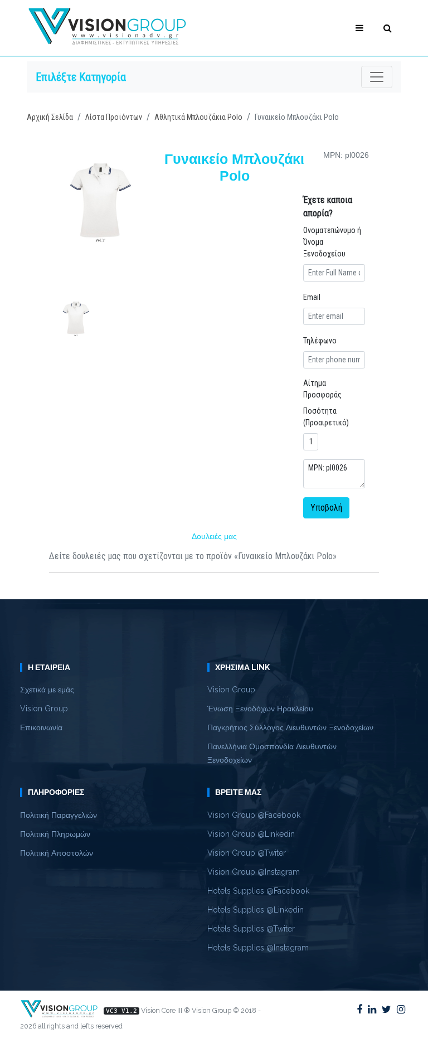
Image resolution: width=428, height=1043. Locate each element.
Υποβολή (326, 507)
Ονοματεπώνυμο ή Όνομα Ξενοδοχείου (332, 242)
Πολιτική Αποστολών (56, 852)
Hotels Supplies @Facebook (258, 890)
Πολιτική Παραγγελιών (58, 815)
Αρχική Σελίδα (50, 117)
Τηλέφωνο (320, 340)
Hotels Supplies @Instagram (258, 947)
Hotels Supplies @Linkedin (255, 909)
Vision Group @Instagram (253, 871)
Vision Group (44, 708)
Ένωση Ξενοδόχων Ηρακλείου (260, 708)
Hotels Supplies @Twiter (251, 928)
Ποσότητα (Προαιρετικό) (326, 416)
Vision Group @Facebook (253, 815)
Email (311, 297)
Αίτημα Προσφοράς (322, 389)
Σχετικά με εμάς (47, 689)
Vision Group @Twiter (246, 852)
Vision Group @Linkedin (251, 833)
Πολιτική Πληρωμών (55, 833)
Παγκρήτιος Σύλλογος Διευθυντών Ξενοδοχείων (290, 727)
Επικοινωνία (41, 727)
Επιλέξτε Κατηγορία (81, 77)
